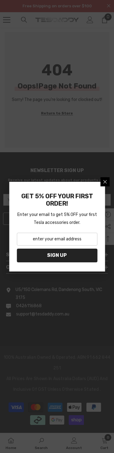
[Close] (104, 181)
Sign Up (57, 255)
